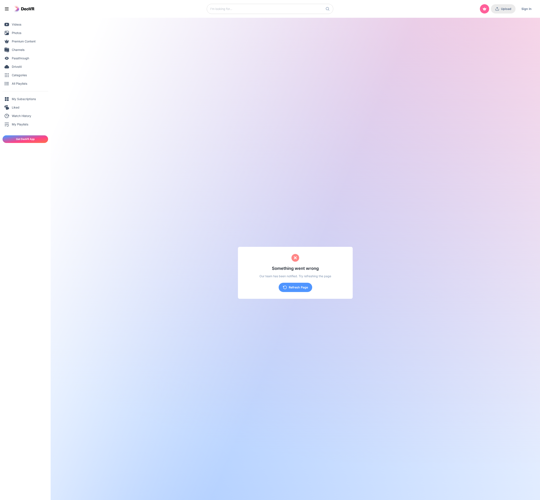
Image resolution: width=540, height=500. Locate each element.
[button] (327, 9)
